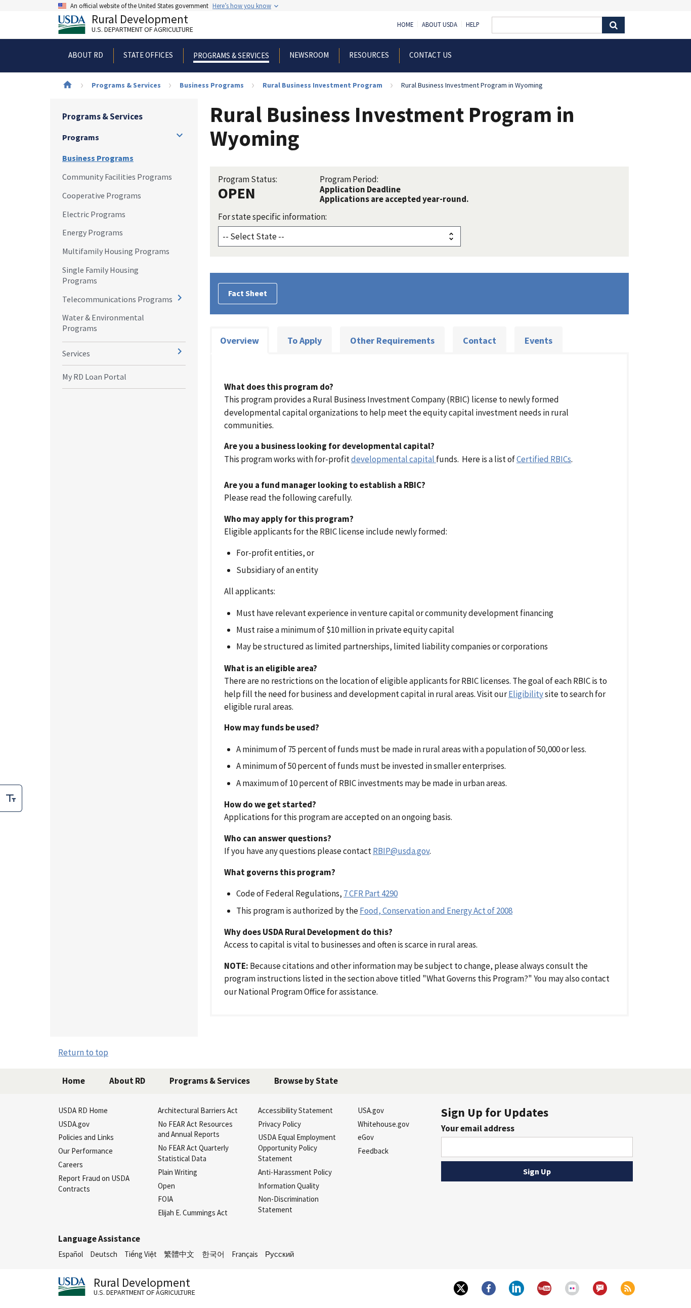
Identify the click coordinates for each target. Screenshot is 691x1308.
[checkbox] (11, 798)
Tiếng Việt (140, 1254)
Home (405, 25)
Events (538, 340)
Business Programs (212, 85)
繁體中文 (179, 1254)
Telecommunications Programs (117, 299)
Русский (279, 1254)
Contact (479, 340)
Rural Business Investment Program (322, 85)
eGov (366, 1137)
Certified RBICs (543, 459)
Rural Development (142, 24)
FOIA (165, 1199)
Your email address (477, 1128)
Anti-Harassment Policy (295, 1172)
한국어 (213, 1254)
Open (166, 1186)
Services (76, 353)
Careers (70, 1164)
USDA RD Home (83, 1110)
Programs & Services (126, 85)
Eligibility (525, 694)
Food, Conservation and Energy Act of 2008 (436, 910)
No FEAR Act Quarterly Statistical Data (193, 1153)
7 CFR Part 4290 (370, 893)
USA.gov (371, 1110)
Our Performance (85, 1151)
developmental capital (393, 459)
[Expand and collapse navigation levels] (180, 135)
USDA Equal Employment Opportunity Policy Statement (297, 1147)
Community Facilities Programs (117, 177)
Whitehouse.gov (383, 1124)
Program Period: (349, 179)
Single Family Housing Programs (100, 275)
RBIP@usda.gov (401, 850)
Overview (239, 340)
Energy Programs (92, 232)
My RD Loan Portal (94, 377)
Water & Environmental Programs (103, 322)
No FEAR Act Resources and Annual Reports (195, 1129)
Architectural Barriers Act (198, 1110)
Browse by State (306, 1080)
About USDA (439, 25)
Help (473, 25)
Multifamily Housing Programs (115, 251)
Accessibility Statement (295, 1110)
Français (245, 1254)
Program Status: (247, 179)
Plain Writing (177, 1172)
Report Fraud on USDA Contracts (93, 1183)
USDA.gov (74, 1124)
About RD (127, 1080)
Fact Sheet (247, 293)
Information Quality (288, 1186)
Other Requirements (392, 340)
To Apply (304, 340)
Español (70, 1254)
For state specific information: (272, 216)
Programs (80, 137)
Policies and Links (86, 1137)
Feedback (373, 1151)
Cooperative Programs (101, 195)
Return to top (83, 1052)
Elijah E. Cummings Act (193, 1212)
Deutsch (103, 1254)
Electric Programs (93, 214)
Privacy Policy (279, 1124)
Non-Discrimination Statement (288, 1204)
